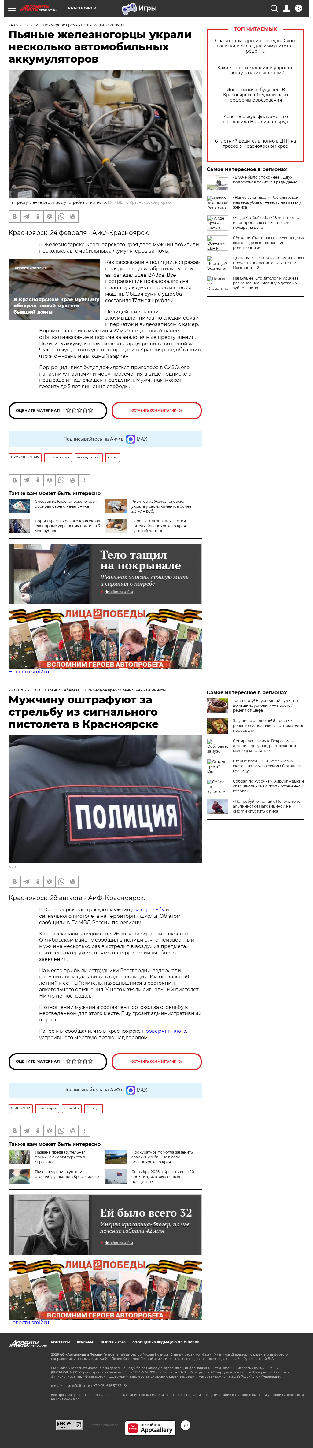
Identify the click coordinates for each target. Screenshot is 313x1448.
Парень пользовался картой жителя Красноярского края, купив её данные (159, 526)
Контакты (60, 1342)
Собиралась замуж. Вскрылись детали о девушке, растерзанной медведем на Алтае (264, 746)
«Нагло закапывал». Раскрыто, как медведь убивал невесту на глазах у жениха (267, 202)
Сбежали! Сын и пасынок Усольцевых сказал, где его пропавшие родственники (268, 242)
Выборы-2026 (113, 1342)
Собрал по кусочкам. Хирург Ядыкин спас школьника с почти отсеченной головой (268, 786)
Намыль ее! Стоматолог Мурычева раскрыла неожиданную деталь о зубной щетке (266, 283)
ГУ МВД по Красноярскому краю (139, 202)
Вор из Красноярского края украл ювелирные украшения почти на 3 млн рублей (67, 526)
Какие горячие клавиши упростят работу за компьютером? (255, 70)
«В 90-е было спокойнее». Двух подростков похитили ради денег (265, 179)
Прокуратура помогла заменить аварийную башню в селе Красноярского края (162, 1157)
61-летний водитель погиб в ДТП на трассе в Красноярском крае (255, 144)
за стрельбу (149, 910)
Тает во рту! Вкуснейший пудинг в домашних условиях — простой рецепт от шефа (265, 705)
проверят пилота (164, 1031)
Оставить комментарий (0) (156, 411)
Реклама (85, 1342)
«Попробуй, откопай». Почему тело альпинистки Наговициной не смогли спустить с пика (266, 806)
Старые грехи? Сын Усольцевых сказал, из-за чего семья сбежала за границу (267, 766)
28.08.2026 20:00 (24, 690)
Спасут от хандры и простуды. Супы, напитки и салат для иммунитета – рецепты (255, 46)
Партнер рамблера (103, 1425)
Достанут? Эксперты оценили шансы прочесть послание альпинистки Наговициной (268, 263)
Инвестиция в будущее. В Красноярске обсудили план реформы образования (255, 95)
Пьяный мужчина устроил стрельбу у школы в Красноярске (67, 1174)
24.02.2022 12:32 (23, 25)
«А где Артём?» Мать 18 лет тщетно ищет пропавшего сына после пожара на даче (266, 222)
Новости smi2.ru (29, 672)
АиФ (13, 867)
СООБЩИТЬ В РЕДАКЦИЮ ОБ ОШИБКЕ (165, 1342)
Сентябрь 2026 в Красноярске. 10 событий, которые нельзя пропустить (162, 1176)
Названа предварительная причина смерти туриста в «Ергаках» (60, 1157)
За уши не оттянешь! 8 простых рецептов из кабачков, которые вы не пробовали (268, 725)
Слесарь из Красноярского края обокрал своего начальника (66, 504)
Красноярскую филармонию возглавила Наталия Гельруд (255, 119)
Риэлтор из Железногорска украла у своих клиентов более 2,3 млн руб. (161, 506)
